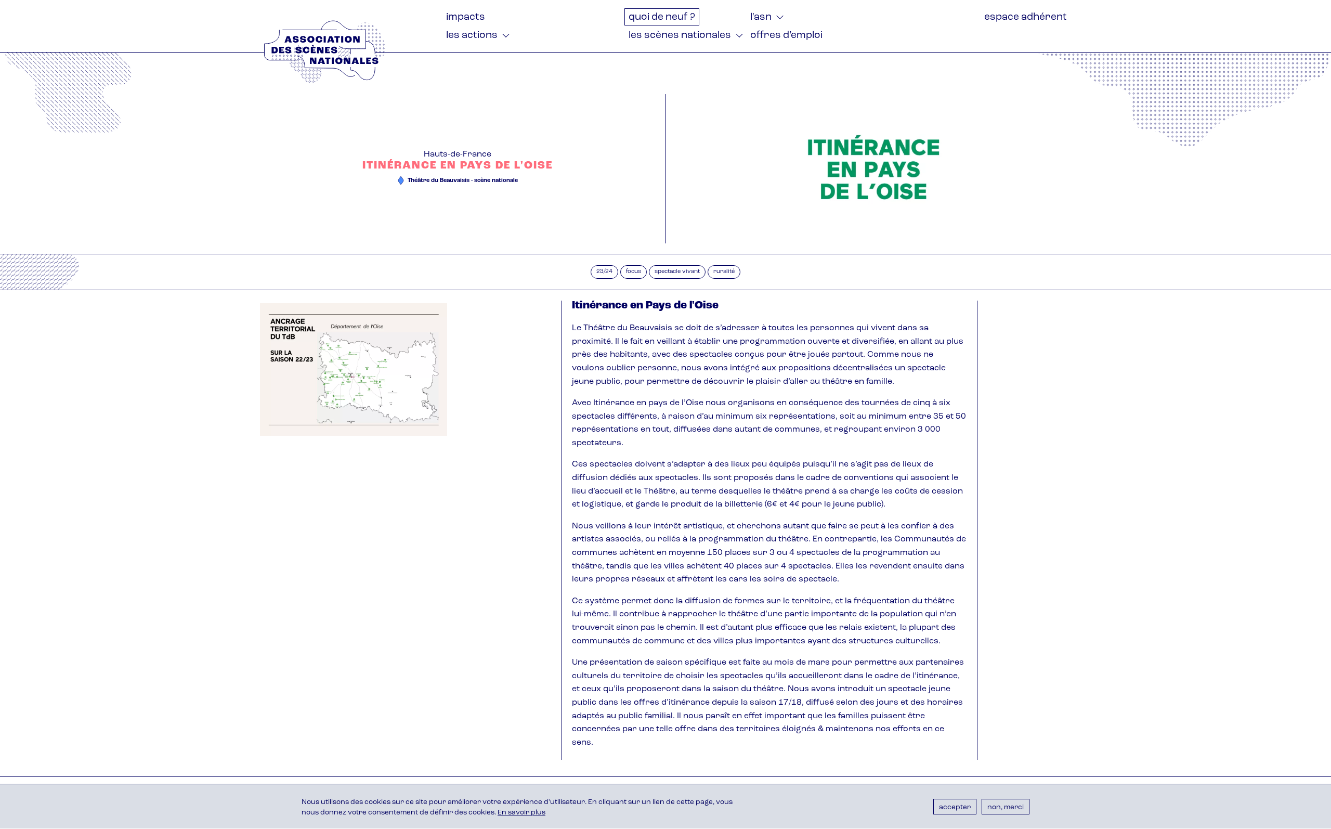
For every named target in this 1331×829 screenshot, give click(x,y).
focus (633, 272)
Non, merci (1005, 807)
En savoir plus (521, 813)
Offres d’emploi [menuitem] (786, 36)
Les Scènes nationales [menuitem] (680, 36)
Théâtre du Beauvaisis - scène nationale (463, 181)
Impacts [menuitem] (465, 17)
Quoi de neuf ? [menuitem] (662, 17)
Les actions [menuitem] (472, 36)
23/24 (604, 272)
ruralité (724, 272)
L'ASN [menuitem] (761, 17)
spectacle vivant (677, 272)
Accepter (955, 807)
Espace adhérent (1025, 17)
